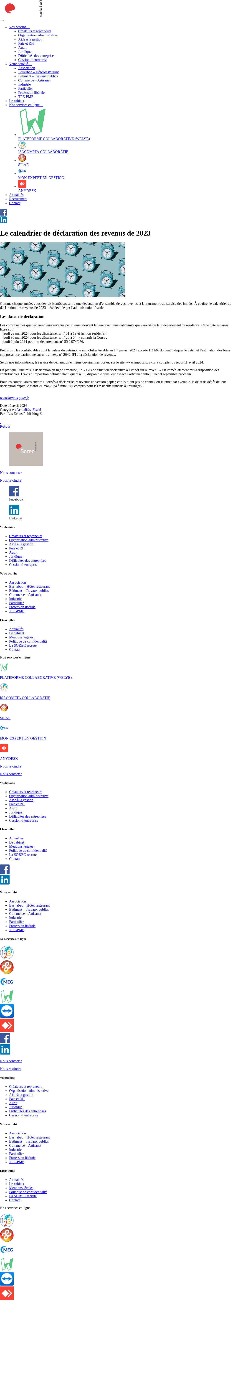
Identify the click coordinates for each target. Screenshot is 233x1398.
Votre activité (20, 64)
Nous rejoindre (10, 480)
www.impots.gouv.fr (14, 398)
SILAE (5, 718)
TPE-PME (25, 97)
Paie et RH (26, 43)
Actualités (16, 195)
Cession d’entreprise (32, 60)
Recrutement (18, 199)
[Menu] (2, 20)
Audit (22, 47)
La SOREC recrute (23, 645)
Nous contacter (11, 473)
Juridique (24, 51)
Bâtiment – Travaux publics (38, 76)
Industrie (24, 84)
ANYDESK (9, 758)
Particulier (25, 88)
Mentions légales (21, 637)
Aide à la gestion (30, 39)
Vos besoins (19, 27)
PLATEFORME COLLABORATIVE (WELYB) (36, 677)
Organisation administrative (38, 35)
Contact (14, 203)
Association (26, 68)
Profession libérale (31, 92)
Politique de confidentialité (28, 641)
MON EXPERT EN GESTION (23, 738)
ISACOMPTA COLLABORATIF (25, 698)
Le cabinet (16, 101)
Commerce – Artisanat (34, 80)
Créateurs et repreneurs (34, 31)
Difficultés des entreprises (36, 56)
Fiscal (37, 410)
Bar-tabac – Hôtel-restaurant (38, 72)
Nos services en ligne (26, 105)
